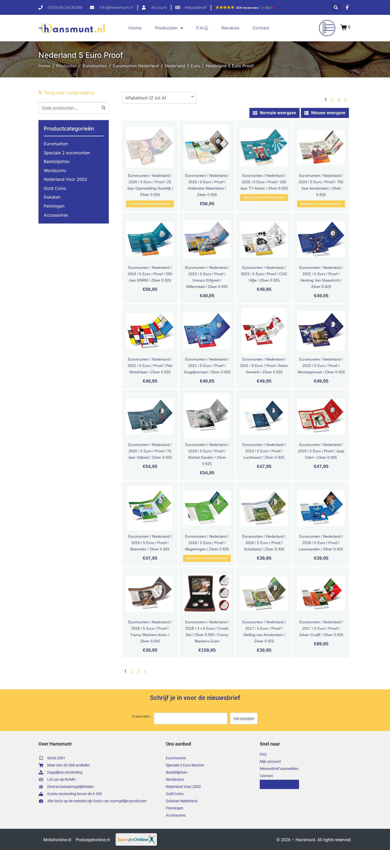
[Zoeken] (103, 107)
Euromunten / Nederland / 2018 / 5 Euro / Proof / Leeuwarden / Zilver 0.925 (321, 542)
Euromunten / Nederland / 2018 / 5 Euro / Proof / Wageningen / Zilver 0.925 (207, 542)
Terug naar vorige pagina (68, 92)
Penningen (54, 206)
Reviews (230, 27)
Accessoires (56, 215)
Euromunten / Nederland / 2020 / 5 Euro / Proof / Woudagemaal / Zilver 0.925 (321, 365)
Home (135, 27)
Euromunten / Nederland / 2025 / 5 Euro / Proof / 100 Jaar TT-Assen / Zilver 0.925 (264, 181)
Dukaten (52, 197)
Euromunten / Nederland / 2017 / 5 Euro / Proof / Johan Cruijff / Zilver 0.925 (321, 628)
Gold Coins (55, 188)
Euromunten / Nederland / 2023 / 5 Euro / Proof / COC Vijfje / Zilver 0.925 (264, 273)
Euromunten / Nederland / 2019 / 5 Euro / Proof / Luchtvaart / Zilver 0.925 (264, 450)
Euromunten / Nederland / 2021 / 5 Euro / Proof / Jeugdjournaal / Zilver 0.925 (207, 365)
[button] (244, 8)
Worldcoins (55, 170)
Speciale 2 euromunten (67, 152)
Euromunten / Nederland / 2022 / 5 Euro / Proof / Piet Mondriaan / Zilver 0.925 (150, 365)
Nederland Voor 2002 (65, 179)
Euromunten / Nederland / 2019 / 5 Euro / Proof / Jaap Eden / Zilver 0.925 (321, 450)
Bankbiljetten (57, 161)
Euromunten (56, 143)
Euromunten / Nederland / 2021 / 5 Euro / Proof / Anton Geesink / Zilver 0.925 (264, 365)
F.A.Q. (202, 27)
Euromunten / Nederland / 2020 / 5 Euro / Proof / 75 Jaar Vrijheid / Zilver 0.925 (150, 450)
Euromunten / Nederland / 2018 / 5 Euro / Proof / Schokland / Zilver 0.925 (264, 542)
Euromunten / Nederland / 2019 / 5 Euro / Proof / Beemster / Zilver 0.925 (150, 542)
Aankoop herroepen (279, 784)
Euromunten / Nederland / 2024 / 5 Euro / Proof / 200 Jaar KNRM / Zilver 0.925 (150, 273)
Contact (261, 27)
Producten (166, 27)
